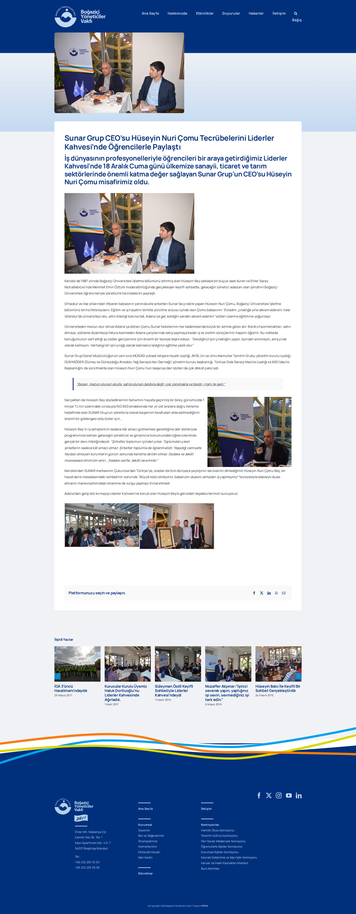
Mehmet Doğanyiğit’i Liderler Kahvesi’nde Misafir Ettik (273, 690)
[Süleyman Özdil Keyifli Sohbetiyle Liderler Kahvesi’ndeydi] (128, 648)
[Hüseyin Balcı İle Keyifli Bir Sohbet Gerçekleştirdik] (228, 648)
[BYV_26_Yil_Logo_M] (74, 800)
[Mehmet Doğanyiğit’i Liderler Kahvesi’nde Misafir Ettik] (278, 648)
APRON (204, 905)
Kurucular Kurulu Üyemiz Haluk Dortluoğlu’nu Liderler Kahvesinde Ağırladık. (75, 693)
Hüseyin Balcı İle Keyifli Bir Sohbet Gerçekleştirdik (227, 688)
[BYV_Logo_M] (80, 8)
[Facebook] (254, 593)
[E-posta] (283, 593)
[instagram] (279, 795)
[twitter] (269, 795)
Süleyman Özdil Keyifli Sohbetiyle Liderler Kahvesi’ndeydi (124, 690)
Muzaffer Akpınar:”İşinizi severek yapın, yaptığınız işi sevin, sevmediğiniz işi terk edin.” (177, 693)
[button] (295, 13)
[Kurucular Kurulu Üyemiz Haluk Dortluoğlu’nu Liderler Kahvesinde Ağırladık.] (77, 648)
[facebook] (259, 795)
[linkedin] (299, 795)
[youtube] (289, 795)
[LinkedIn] (269, 593)
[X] (261, 593)
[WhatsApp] (276, 593)
